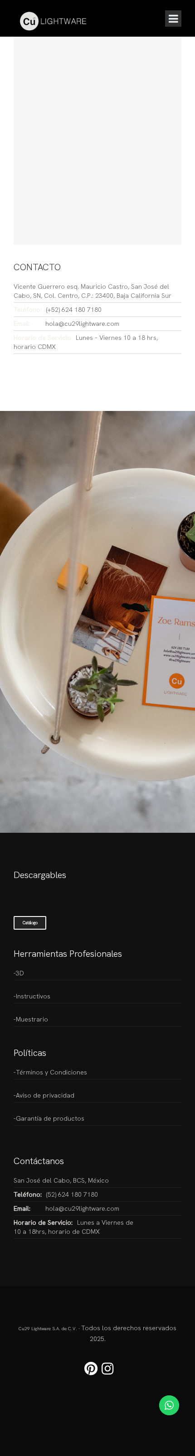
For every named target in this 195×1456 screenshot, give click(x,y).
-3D (19, 973)
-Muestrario (31, 1019)
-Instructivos (32, 996)
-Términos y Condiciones (50, 1072)
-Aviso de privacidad (44, 1095)
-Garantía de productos (49, 1118)
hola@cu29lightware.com (82, 324)
